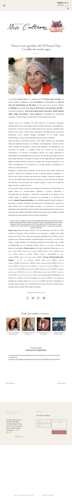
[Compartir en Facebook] (27, 298)
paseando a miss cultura (27, 495)
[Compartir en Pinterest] (38, 298)
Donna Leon (30, 292)
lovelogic (51, 495)
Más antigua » (62, 383)
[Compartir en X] (33, 298)
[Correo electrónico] (44, 298)
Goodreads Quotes (19, 436)
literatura (37, 292)
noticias (43, 292)
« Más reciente (10, 383)
